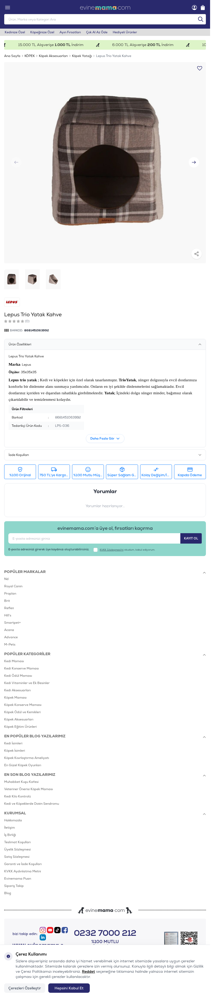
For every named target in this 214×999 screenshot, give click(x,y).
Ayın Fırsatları (70, 32)
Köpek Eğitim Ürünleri (20, 727)
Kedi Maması (14, 661)
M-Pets (9, 644)
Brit (7, 601)
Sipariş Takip (14, 886)
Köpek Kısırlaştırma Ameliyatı (26, 758)
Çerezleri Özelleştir (24, 988)
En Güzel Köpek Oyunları (22, 765)
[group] (105, 162)
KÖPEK (30, 56)
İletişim (9, 828)
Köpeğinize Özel (42, 32)
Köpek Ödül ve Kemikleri (22, 712)
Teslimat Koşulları (17, 842)
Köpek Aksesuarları (53, 56)
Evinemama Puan (17, 878)
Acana (9, 630)
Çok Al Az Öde (97, 32)
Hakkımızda (13, 820)
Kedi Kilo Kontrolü (17, 796)
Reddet (88, 971)
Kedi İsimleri (13, 743)
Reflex (9, 608)
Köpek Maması (15, 697)
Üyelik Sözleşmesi (17, 849)
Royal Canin (13, 586)
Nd (6, 579)
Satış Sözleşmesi (16, 857)
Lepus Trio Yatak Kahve (113, 56)
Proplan (10, 593)
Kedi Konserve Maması (21, 668)
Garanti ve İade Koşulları (23, 864)
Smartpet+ (12, 623)
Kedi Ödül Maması (18, 676)
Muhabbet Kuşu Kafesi (21, 782)
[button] (194, 162)
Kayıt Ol (191, 538)
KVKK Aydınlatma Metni (22, 871)
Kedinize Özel (15, 32)
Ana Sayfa (12, 56)
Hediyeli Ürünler (125, 32)
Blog (7, 893)
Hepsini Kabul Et (69, 988)
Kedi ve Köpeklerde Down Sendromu (31, 804)
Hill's (7, 615)
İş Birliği (10, 835)
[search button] (200, 19)
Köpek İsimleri (14, 751)
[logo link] (105, 7)
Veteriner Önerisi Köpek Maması (28, 789)
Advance (11, 637)
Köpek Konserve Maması (22, 705)
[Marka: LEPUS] (12, 302)
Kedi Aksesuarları (17, 690)
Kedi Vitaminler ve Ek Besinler (27, 683)
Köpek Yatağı (82, 56)
